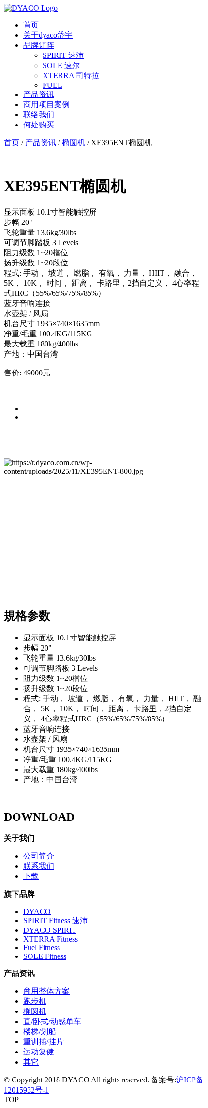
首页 (31, 25)
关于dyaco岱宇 (48, 35)
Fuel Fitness (41, 947)
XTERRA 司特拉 (71, 75)
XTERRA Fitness (50, 939)
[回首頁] (31, 8)
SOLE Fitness (44, 956)
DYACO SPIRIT (49, 930)
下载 (31, 876)
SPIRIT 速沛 (63, 55)
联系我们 (38, 866)
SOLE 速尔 (61, 65)
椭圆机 (73, 142)
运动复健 (38, 1052)
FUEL (52, 85)
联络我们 (38, 115)
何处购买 (38, 125)
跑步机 (34, 1001)
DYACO (37, 911)
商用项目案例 (46, 104)
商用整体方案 (46, 991)
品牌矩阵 (38, 45)
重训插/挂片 (43, 1042)
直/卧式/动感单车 (52, 1021)
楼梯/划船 (39, 1031)
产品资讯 (38, 94)
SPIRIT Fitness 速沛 (55, 920)
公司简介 (38, 856)
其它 (31, 1062)
